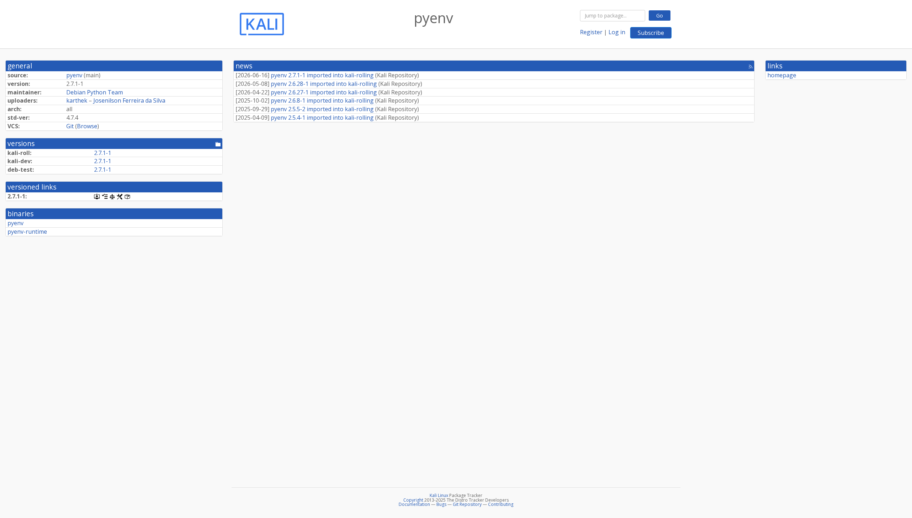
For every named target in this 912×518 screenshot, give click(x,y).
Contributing (500, 504)
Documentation (414, 504)
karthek (76, 100)
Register (591, 32)
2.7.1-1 (102, 153)
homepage (781, 75)
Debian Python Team (94, 92)
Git (70, 126)
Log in (616, 32)
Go (659, 15)
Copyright (413, 500)
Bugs (441, 504)
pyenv (74, 75)
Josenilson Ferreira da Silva (129, 100)
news (243, 66)
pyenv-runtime (27, 231)
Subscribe (651, 33)
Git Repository (467, 504)
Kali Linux (439, 495)
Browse (87, 126)
